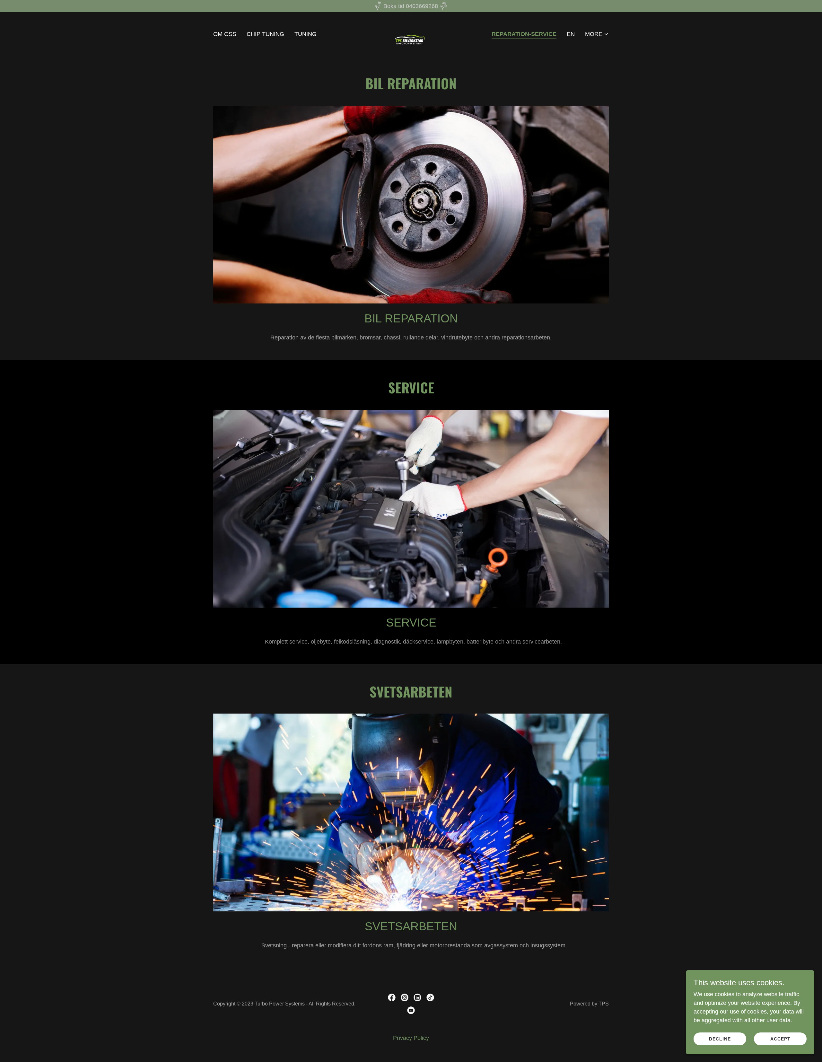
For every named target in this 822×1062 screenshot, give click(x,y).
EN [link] (571, 34)
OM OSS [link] (224, 34)
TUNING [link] (305, 34)
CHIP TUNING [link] (265, 34)
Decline (720, 1038)
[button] (597, 34)
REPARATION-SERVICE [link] (524, 34)
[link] (411, 34)
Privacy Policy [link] (411, 1038)
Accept (780, 1038)
